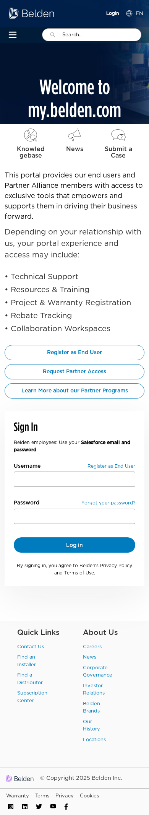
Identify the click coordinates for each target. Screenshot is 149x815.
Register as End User (74, 352)
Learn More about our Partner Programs (74, 390)
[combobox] (101, 35)
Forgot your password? (108, 503)
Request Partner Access (74, 371)
